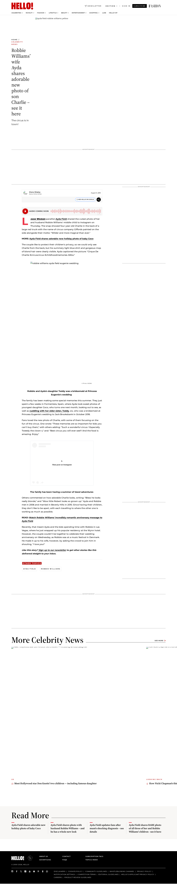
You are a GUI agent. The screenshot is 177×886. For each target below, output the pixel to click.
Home (14, 39)
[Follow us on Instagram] (12, 871)
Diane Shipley (34, 192)
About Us (43, 856)
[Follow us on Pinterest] (38, 871)
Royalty (29, 13)
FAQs (64, 860)
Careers (58, 877)
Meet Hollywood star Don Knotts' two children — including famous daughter (55, 783)
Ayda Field (61, 219)
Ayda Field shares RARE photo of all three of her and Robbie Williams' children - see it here (145, 828)
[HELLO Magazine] (22, 6)
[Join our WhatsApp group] (47, 871)
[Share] (99, 200)
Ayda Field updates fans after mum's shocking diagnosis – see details (107, 828)
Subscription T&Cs (93, 856)
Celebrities (16, 13)
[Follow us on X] (21, 871)
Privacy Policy (144, 871)
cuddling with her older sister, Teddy (49, 411)
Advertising (45, 860)
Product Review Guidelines (77, 877)
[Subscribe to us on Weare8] (43, 871)
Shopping (93, 13)
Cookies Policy (75, 871)
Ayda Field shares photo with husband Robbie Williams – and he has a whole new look (68, 828)
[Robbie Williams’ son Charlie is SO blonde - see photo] (155, 6)
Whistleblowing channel (122, 871)
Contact (66, 856)
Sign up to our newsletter (52, 550)
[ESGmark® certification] (28, 858)
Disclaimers (59, 871)
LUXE (104, 13)
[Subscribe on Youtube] (30, 871)
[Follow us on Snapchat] (34, 871)
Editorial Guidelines (108, 874)
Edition (110, 6)
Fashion (40, 13)
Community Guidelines (96, 871)
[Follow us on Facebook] (17, 871)
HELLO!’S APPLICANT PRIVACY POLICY (137, 874)
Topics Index (91, 860)
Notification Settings (64, 874)
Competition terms (87, 874)
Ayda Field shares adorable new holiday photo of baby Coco (61, 238)
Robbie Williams (50, 569)
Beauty (64, 13)
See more (159, 640)
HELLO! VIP (113, 13)
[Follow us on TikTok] (25, 871)
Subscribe (140, 6)
